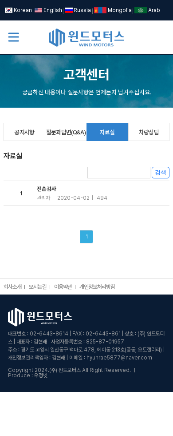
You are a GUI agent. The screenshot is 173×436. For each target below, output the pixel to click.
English (52, 10)
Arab (154, 10)
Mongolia (120, 10)
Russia (82, 10)
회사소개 (12, 287)
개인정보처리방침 (97, 287)
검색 (160, 172)
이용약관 (63, 287)
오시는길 (38, 287)
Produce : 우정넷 (27, 375)
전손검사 (72, 193)
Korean (22, 10)
